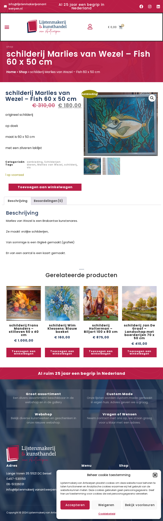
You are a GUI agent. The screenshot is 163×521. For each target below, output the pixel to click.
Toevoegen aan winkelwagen (45, 187)
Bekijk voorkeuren (140, 505)
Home (11, 72)
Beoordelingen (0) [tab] (48, 201)
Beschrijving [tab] (17, 201)
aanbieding (35, 162)
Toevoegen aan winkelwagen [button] (24, 352)
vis (29, 167)
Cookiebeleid (106, 513)
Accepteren (75, 505)
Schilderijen (52, 162)
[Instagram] (149, 6)
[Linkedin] (158, 6)
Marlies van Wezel (50, 164)
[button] (155, 475)
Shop (23, 72)
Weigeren (106, 505)
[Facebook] (141, 6)
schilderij (70, 164)
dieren (31, 164)
